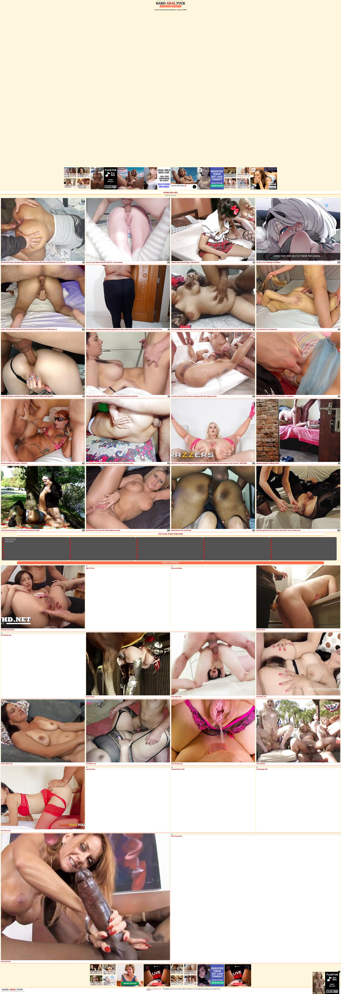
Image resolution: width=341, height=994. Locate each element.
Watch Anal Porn (10, 539)
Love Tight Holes (165, 6)
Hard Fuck (170, 3)
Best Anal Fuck (176, 6)
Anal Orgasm (9, 541)
